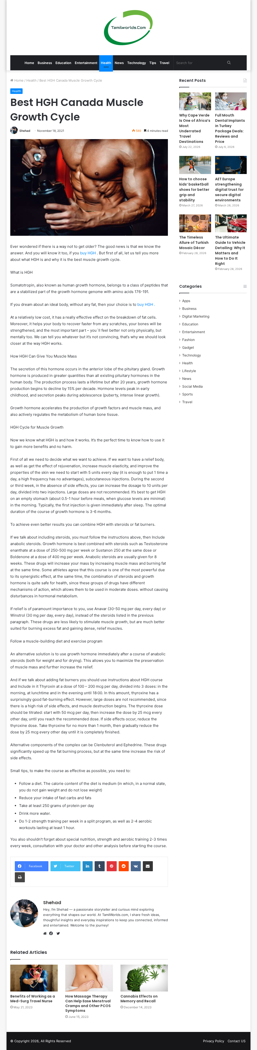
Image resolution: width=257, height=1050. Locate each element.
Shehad (24, 131)
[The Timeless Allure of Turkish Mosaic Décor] (195, 223)
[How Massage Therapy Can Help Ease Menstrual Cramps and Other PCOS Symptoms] (89, 978)
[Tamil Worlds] (128, 27)
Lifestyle (189, 371)
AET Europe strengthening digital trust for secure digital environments (229, 190)
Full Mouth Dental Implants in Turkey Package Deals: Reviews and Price (230, 128)
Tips (152, 63)
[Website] (46, 933)
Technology (136, 63)
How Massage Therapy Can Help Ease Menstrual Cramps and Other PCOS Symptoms (88, 1003)
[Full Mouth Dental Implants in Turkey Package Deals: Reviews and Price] (231, 101)
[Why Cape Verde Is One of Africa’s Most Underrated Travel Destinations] (195, 101)
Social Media (192, 386)
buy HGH (88, 253)
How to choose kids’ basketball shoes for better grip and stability (194, 190)
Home (29, 63)
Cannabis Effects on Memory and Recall (139, 999)
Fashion (188, 340)
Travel (164, 63)
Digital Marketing (195, 316)
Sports (187, 394)
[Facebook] (52, 933)
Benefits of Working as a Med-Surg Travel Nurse (32, 999)
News (119, 63)
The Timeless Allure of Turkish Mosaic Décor (194, 242)
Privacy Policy (213, 1041)
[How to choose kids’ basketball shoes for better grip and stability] (195, 165)
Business (45, 63)
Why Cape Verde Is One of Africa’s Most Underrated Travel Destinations (194, 128)
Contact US (236, 1041)
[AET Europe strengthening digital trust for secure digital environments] (231, 165)
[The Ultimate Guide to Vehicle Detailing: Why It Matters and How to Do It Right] (231, 223)
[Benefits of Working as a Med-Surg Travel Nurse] (34, 978)
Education (63, 63)
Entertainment (86, 63)
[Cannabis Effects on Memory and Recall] (144, 978)
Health (106, 63)
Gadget (188, 347)
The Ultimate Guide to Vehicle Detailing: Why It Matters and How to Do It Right (230, 250)
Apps (186, 301)
